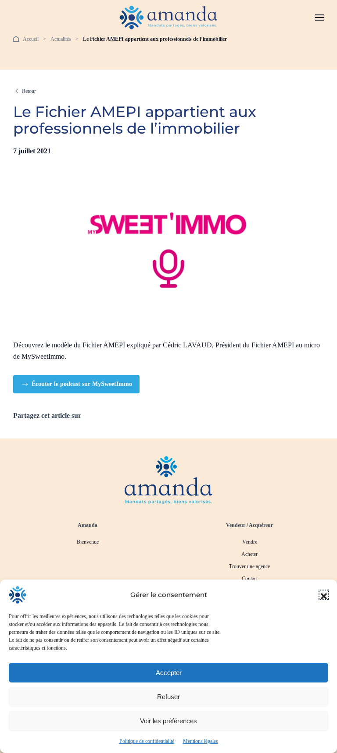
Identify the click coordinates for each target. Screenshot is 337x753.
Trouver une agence (249, 566)
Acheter (249, 554)
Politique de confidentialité (146, 741)
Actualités (60, 39)
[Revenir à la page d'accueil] (168, 479)
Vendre (249, 542)
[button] (323, 594)
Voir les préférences (168, 721)
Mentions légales (200, 741)
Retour (29, 91)
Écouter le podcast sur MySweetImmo (82, 384)
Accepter (169, 672)
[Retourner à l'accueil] (168, 17)
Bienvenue (88, 542)
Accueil (31, 39)
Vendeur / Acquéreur (249, 525)
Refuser (168, 696)
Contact (250, 579)
